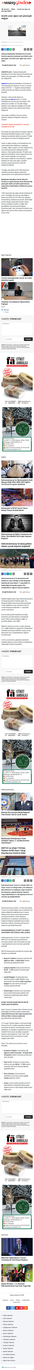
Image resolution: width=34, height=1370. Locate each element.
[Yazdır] (13, 49)
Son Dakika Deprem (9, 1354)
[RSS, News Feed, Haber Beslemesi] (26, 1308)
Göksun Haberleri (8, 1324)
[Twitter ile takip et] (12, 1308)
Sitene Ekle (16, 1302)
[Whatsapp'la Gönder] (10, 49)
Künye (12, 1300)
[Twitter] (5, 49)
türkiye (7, 312)
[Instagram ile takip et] (21, 1308)
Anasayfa (6, 9)
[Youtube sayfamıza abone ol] (17, 1308)
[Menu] (2, 3)
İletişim (18, 1300)
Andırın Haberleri (8, 1333)
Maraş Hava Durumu (9, 1360)
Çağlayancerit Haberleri (10, 1327)
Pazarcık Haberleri (8, 1345)
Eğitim (13, 9)
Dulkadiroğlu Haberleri (9, 1336)
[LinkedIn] (8, 49)
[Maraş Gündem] (17, 3)
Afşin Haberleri (7, 1318)
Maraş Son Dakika (8, 1357)
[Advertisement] (17, 234)
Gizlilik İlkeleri (26, 1300)
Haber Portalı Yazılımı (10, 1367)
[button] (25, 49)
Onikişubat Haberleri (9, 1339)
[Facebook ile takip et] (8, 1308)
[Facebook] (2, 49)
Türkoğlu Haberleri (8, 1342)
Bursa (13, 99)
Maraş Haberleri (8, 1315)
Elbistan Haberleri (8, 1321)
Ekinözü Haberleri (8, 1330)
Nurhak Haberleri (8, 1348)
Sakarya (4, 83)
